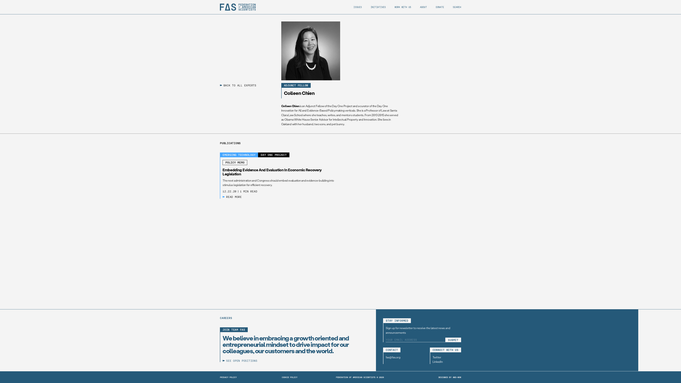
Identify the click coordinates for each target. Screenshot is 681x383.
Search (457, 7)
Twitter (437, 357)
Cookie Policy (289, 377)
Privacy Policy (228, 377)
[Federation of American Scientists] (238, 7)
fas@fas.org (393, 357)
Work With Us (403, 7)
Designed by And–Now (449, 377)
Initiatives (378, 7)
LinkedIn (438, 361)
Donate (440, 7)
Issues (357, 7)
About (423, 7)
